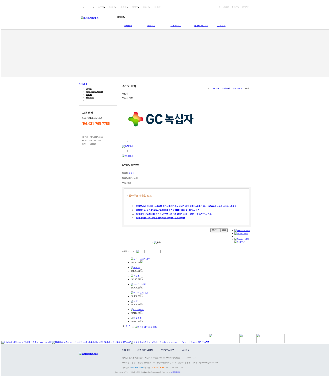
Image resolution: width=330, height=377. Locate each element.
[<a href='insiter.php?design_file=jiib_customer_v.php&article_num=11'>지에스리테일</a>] (142, 288)
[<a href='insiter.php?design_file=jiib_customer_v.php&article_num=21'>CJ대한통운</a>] (142, 313)
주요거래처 (91, 100)
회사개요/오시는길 (94, 91)
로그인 (226, 7)
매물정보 (151, 25)
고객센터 (221, 25)
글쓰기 (215, 230)
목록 (224, 230)
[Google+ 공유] (241, 239)
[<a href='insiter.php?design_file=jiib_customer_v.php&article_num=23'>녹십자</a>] (142, 271)
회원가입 (235, 7)
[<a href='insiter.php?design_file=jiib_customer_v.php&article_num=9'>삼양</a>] (142, 304)
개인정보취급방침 (145, 350)
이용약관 (126, 350)
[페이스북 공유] (242, 230)
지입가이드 (175, 25)
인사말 (89, 89)
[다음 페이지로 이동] (133, 326)
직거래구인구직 (201, 25)
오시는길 (185, 350)
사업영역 (90, 97)
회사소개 (128, 25)
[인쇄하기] (239, 242)
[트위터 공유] (241, 233)
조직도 (89, 94)
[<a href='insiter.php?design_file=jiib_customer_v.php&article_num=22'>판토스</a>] (142, 279)
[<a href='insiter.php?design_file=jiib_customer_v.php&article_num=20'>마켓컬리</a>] (142, 321)
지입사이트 (176, 372)
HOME (216, 88)
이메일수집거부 (167, 350)
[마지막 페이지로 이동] (146, 326)
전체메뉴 (246, 7)
